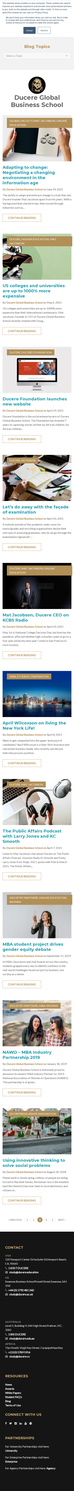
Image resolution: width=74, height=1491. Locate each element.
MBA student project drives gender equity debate (33, 947)
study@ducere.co (19, 1356)
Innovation (47, 1113)
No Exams (28, 460)
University (11, 1450)
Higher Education (35, 239)
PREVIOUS (15, 1219)
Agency (50, 1468)
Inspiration (40, 676)
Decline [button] (44, 30)
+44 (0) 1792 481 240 (21, 1290)
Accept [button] (29, 30)
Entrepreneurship (23, 1113)
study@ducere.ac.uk (21, 1294)
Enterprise (11, 1461)
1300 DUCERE (17, 1334)
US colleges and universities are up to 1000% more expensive (34, 291)
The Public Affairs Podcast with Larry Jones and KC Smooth (32, 836)
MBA (12, 676)
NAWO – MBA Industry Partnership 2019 (27, 1055)
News (8, 1384)
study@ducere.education (24, 1272)
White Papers (13, 1392)
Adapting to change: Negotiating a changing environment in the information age (29, 175)
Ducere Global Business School (24, 189)
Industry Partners (23, 897)
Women (15, 901)
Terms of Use (13, 1405)
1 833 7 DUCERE (18, 1268)
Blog (8, 1401)
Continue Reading (22, 217)
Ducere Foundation (36, 352)
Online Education (52, 897)
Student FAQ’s (13, 1397)
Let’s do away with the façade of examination (36, 509)
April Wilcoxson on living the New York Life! (34, 725)
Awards (9, 1388)
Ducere (14, 239)
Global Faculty (21, 120)
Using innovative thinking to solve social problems (34, 1163)
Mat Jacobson (44, 120)
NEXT (61, 1219)
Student (23, 676)
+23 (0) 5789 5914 (19, 1352)
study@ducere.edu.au (21, 1338)
